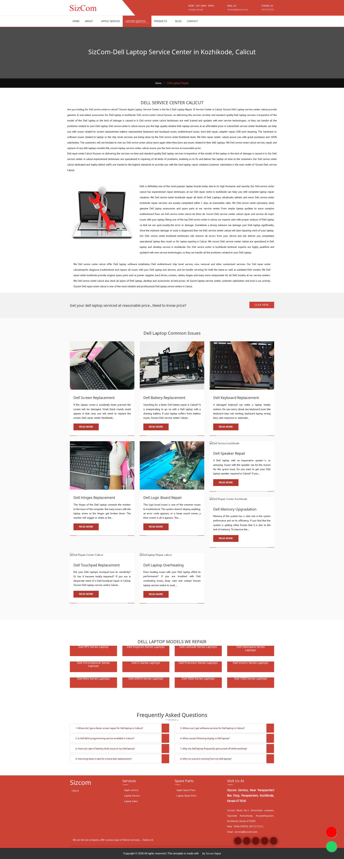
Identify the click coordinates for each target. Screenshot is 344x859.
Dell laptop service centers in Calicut (173, 286)
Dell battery (174, 404)
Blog (178, 21)
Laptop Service (136, 21)
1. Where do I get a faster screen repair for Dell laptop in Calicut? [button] (109, 728)
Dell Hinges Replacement (94, 497)
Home (76, 21)
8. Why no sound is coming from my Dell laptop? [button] (206, 758)
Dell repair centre (203, 191)
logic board (155, 504)
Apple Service (110, 21)
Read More (86, 426)
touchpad (104, 572)
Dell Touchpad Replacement (96, 565)
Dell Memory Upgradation (234, 509)
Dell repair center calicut (94, 286)
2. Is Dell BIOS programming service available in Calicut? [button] (104, 738)
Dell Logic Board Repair (162, 497)
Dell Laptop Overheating (163, 565)
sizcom (215, 241)
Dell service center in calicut (103, 109)
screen (92, 404)
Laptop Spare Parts (186, 795)
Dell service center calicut (152, 120)
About (89, 21)
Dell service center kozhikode (170, 197)
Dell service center (201, 247)
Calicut (75, 790)
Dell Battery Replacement (164, 397)
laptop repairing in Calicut (193, 241)
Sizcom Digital (213, 853)
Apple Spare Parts (185, 790)
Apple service (131, 790)
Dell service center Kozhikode (174, 137)
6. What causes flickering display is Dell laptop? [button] (205, 738)
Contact (192, 21)
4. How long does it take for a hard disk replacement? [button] (103, 758)
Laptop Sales (131, 801)
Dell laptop (156, 208)
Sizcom (210, 214)
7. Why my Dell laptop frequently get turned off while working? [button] (213, 748)
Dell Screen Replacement (94, 397)
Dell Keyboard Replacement (236, 397)
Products (161, 21)
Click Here (262, 305)
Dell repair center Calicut (79, 153)
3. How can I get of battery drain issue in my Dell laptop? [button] (105, 748)
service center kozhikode (163, 235)
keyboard (233, 404)
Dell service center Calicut (150, 115)
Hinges (83, 504)
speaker (260, 460)
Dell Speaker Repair (229, 453)
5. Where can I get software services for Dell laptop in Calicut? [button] (212, 728)
